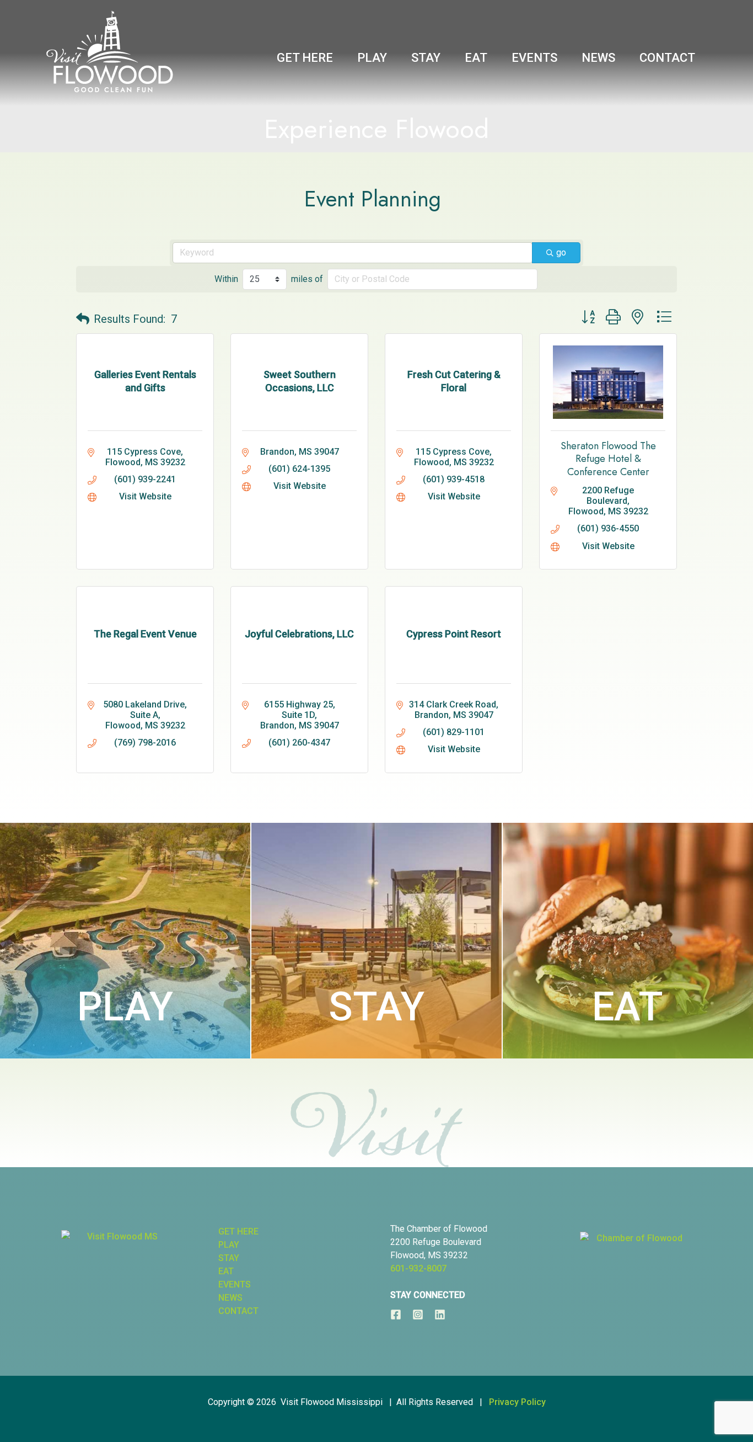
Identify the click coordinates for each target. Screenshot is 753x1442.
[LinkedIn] (439, 1314)
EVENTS (234, 1284)
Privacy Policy (517, 1402)
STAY (376, 1006)
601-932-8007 (418, 1268)
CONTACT (238, 1311)
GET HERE (238, 1231)
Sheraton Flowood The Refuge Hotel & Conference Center (608, 459)
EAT (627, 1006)
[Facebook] (395, 1314)
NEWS (230, 1297)
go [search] (561, 252)
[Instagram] (417, 1314)
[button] (82, 319)
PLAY (125, 1006)
